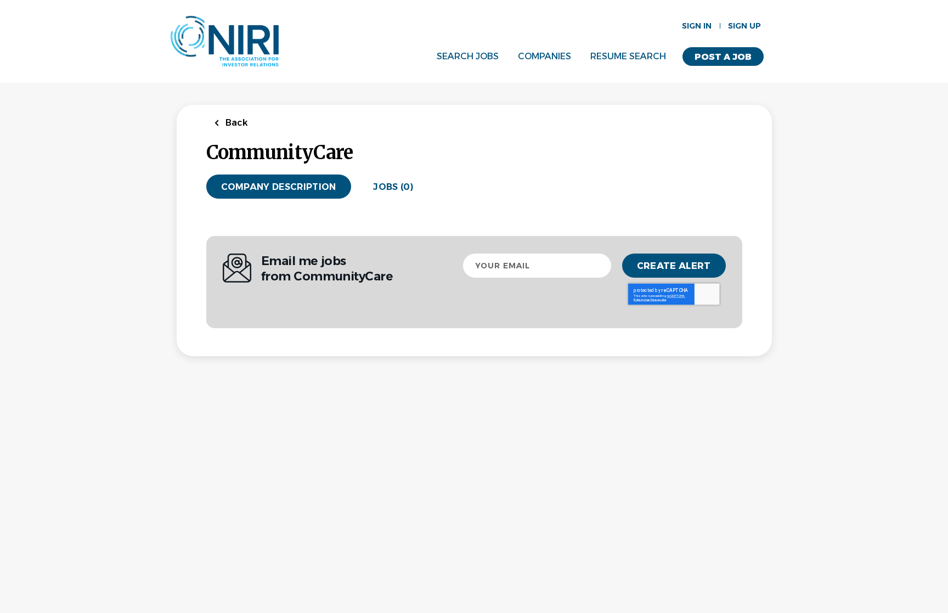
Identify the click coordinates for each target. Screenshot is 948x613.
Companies (544, 56)
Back (235, 122)
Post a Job (723, 57)
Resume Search (628, 56)
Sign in (697, 26)
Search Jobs (468, 56)
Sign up (744, 26)
